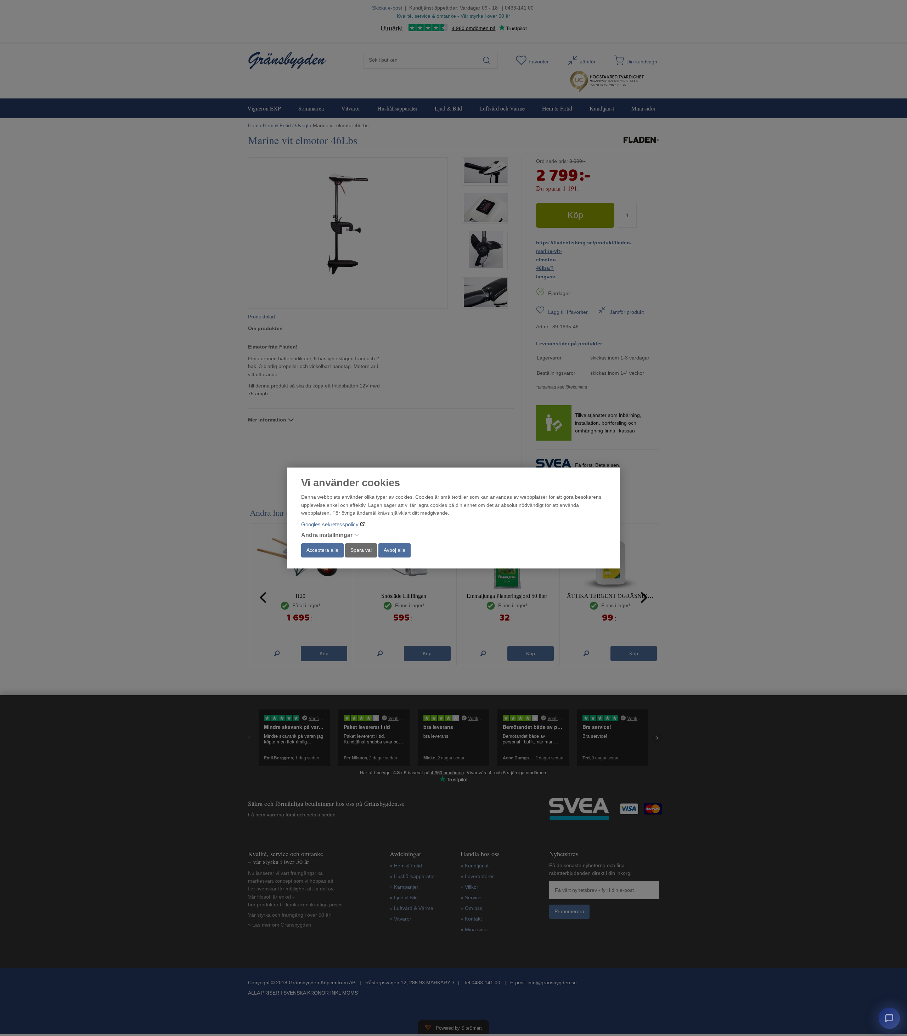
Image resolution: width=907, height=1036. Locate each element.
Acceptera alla (322, 550)
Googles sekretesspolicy (330, 524)
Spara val (361, 550)
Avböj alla (394, 550)
